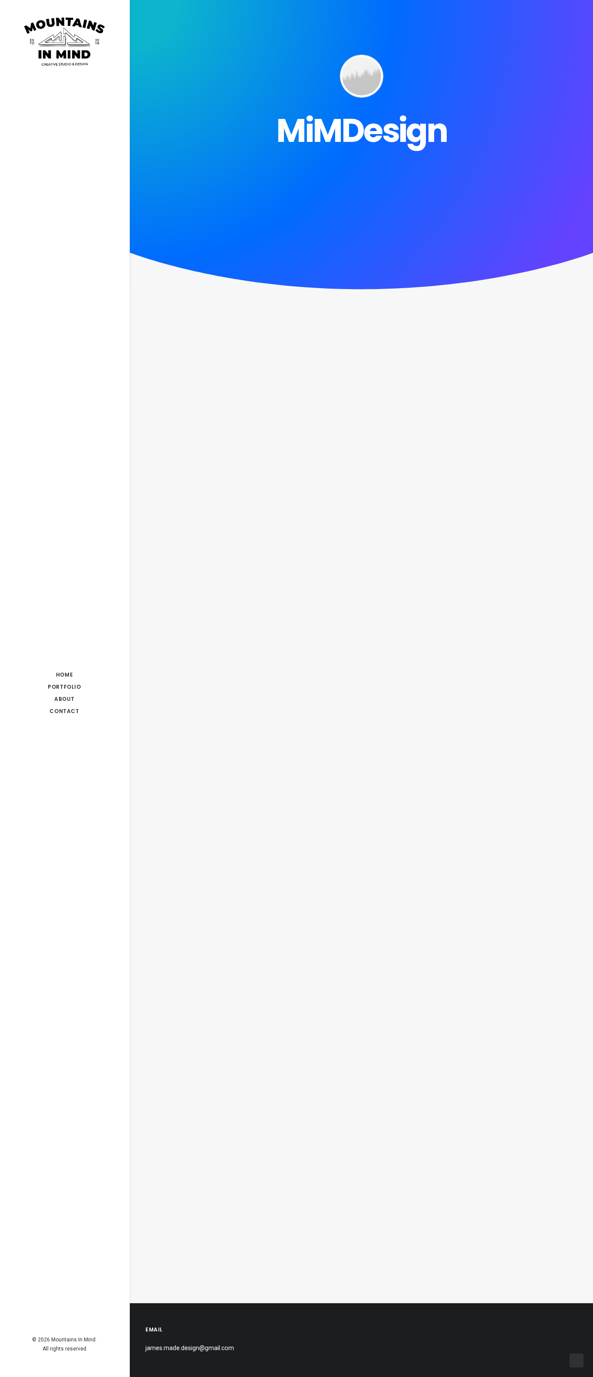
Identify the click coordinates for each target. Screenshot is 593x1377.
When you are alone (225, 644)
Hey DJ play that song (229, 1151)
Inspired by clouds (221, 517)
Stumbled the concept (231, 898)
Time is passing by (221, 1024)
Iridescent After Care (227, 285)
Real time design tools (230, 771)
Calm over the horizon (230, 390)
